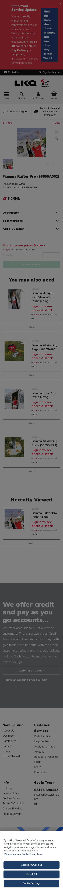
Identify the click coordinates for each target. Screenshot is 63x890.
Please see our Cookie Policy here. (23, 854)
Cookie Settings (31, 883)
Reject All (31, 874)
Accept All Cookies (31, 864)
